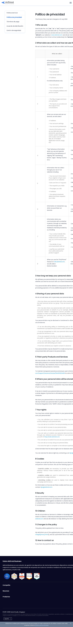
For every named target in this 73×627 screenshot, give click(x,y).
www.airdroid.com (56, 35)
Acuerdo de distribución (15, 26)
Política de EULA (12, 13)
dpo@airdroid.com (46, 487)
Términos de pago (13, 22)
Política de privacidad (14, 17)
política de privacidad (41, 625)
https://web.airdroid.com (52, 437)
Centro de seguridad (14, 30)
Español (7, 618)
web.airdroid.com (59, 262)
